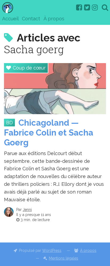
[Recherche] (105, 7)
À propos (54, 18)
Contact (31, 18)
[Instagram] (95, 7)
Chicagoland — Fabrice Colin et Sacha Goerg (48, 132)
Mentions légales (63, 258)
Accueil (10, 18)
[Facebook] (79, 7)
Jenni (27, 209)
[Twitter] (87, 7)
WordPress (51, 250)
